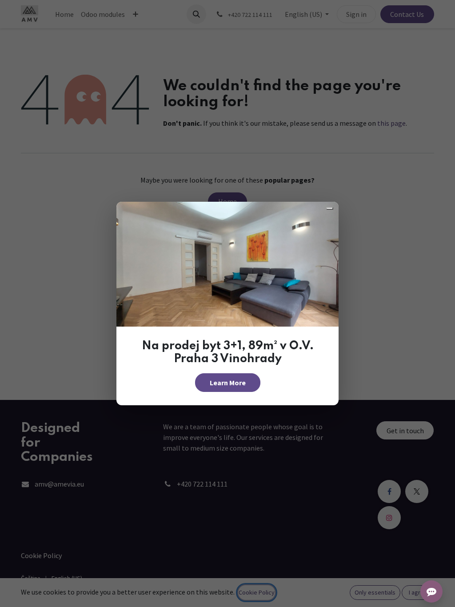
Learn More (228, 382)
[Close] (329, 208)
